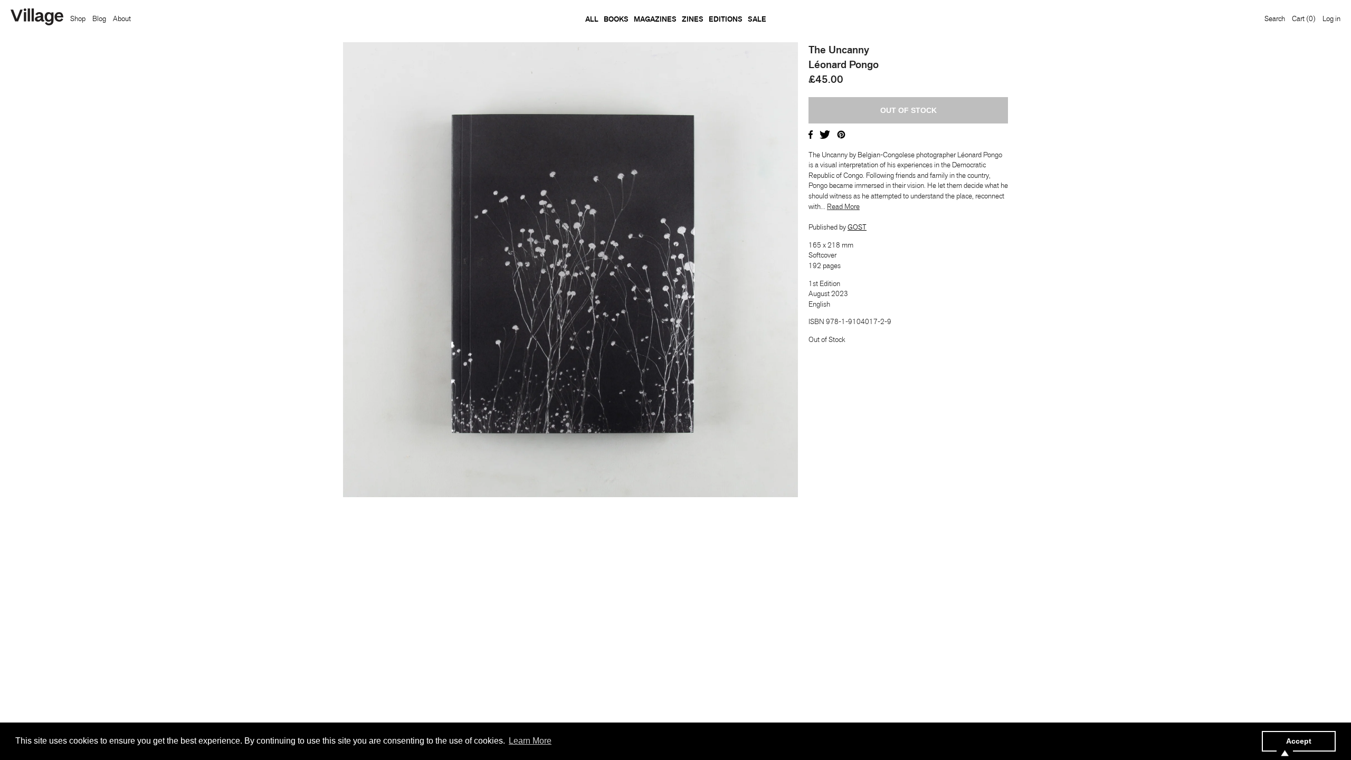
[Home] (37, 18)
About (122, 18)
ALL (591, 19)
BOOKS (616, 19)
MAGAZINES (655, 19)
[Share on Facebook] (810, 133)
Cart (1304, 18)
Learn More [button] (530, 740)
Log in (1331, 18)
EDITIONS (726, 19)
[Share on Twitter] (825, 133)
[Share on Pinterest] (841, 133)
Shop (77, 18)
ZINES (692, 19)
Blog (99, 18)
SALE (757, 19)
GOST (857, 227)
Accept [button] (1298, 741)
